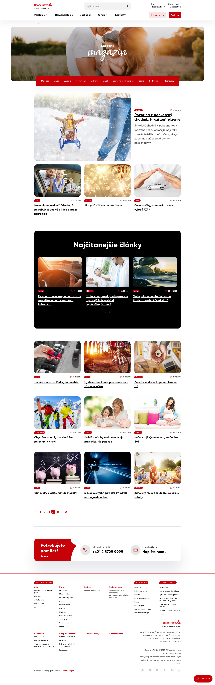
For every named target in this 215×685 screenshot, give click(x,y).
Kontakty (120, 14)
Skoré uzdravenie (65, 616)
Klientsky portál (140, 606)
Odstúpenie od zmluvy (142, 609)
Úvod (37, 24)
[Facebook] (143, 671)
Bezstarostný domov (92, 590)
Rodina (141, 81)
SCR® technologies (67, 671)
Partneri (162, 614)
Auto (56, 81)
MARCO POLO (39, 637)
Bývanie (67, 81)
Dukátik (62, 608)
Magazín (45, 24)
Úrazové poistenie (66, 623)
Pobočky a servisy (141, 591)
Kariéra (137, 595)
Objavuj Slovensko (41, 640)
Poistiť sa (174, 15)
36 (58, 512)
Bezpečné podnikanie (67, 637)
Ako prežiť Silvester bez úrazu (103, 205)
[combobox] (107, 6)
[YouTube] (164, 671)
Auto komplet (39, 600)
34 (48, 512)
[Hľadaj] (127, 6)
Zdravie (94, 81)
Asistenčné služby (91, 634)
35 (53, 512)
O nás (101, 14)
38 (66, 512)
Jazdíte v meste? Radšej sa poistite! (56, 382)
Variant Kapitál (64, 605)
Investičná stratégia (141, 613)
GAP (36, 607)
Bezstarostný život (66, 598)
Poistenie (39, 14)
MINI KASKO (39, 604)
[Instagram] (150, 671)
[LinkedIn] (157, 671)
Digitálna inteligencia (123, 81)
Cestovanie (81, 81)
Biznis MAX (63, 640)
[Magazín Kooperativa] (179, 671)
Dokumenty (163, 587)
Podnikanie (154, 81)
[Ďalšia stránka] (70, 512)
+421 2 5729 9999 (107, 552)
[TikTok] (172, 671)
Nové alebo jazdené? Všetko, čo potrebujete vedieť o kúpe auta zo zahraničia (55, 209)
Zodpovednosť (115, 587)
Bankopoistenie (64, 14)
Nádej (61, 601)
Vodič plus (63, 619)
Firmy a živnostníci (67, 634)
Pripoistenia (63, 627)
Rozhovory (169, 81)
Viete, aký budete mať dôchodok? (55, 493)
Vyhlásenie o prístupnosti (168, 595)
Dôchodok (85, 14)
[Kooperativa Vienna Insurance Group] (43, 5)
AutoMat (37, 596)
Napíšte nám (153, 552)
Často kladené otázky (142, 598)
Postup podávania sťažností (169, 610)
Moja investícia (64, 594)
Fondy (136, 602)
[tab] (105, 312)
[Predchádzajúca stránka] (36, 512)
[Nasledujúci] (174, 312)
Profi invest (63, 590)
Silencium (62, 612)
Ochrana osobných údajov (169, 591)
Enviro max (63, 650)
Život (105, 81)
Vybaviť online (157, 15)
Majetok (88, 587)
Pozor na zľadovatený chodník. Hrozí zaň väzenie (157, 117)
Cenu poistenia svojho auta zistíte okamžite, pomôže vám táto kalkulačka (59, 300)
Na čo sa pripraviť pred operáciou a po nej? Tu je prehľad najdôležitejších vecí (107, 300)
